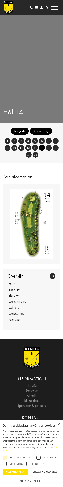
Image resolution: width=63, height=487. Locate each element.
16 (55, 147)
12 (28, 147)
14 (42, 147)
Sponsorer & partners (31, 406)
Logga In (41, 7)
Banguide (19, 131)
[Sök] (45, 7)
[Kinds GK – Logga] (8, 7)
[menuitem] (32, 7)
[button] (31, 481)
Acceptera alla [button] (15, 471)
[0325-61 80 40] (32, 8)
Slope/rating (41, 131)
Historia (31, 385)
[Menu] (55, 7)
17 (28, 154)
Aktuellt (31, 396)
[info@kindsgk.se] (37, 8)
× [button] (59, 424)
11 (21, 147)
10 (14, 147)
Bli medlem (31, 401)
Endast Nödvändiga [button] (45, 471)
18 (35, 154)
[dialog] (31, 453)
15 (48, 147)
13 (35, 147)
